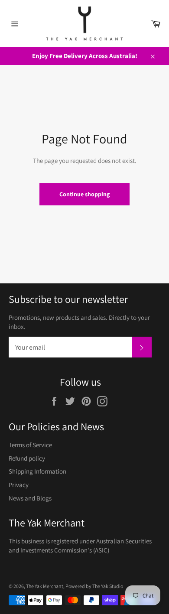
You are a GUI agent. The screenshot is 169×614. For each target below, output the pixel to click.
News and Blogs (30, 498)
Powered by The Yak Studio (94, 586)
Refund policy (27, 458)
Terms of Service (30, 445)
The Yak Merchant (44, 586)
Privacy (19, 485)
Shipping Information (37, 471)
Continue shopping (84, 194)
